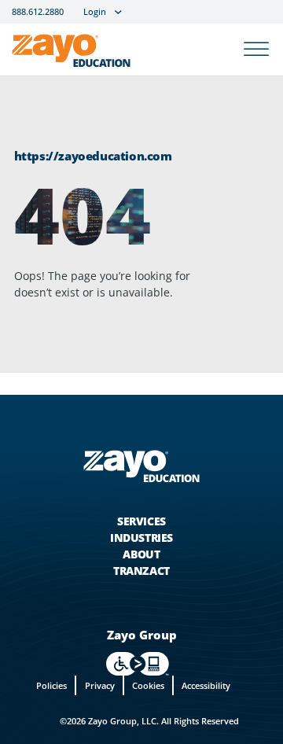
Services (141, 521)
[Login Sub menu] (118, 12)
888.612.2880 (38, 12)
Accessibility (206, 685)
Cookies (148, 685)
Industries (141, 537)
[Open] (256, 49)
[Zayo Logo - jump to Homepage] (142, 465)
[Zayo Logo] (71, 53)
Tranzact (141, 570)
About (141, 554)
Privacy (100, 685)
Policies (51, 685)
